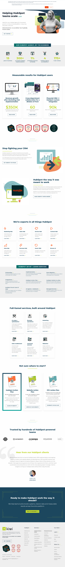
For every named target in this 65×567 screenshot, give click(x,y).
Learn (55, 532)
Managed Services (51, 289)
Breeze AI (26, 545)
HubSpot (26, 527)
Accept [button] (47, 7)
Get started (7, 33)
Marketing (46, 539)
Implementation (30, 272)
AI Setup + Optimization (46, 535)
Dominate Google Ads (53, 405)
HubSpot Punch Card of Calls (12, 288)
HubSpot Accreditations (56, 554)
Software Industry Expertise (57, 559)
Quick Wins (46, 532)
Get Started (7, 541)
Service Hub (26, 534)
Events (55, 541)
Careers (55, 549)
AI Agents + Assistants (32, 289)
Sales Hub (26, 532)
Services (36, 527)
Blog (55, 539)
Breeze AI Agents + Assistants (37, 551)
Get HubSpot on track (10, 162)
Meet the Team (57, 547)
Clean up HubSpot (12, 405)
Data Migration (50, 272)
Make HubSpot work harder (42, 196)
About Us (56, 544)
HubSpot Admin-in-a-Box (53, 280)
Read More (12, 114)
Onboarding (8, 272)
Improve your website (32, 407)
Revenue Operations (47, 537)
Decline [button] (51, 7)
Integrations (8, 279)
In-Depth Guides (57, 537)
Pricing (55, 551)
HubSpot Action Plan (32, 280)
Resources (56, 535)
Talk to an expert (32, 511)
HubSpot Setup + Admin (37, 531)
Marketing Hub (27, 530)
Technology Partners (57, 556)
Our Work (56, 527)
